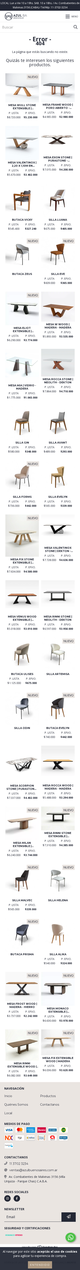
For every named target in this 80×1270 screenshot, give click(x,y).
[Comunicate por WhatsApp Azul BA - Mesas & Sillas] (70, 1237)
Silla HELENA (58, 900)
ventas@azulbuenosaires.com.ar (33, 1170)
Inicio (8, 1096)
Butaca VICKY (22, 219)
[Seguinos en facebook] (17, 1198)
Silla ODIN (22, 728)
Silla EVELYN (57, 496)
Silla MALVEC (22, 900)
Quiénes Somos (16, 1105)
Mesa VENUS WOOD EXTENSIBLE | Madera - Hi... (22, 618)
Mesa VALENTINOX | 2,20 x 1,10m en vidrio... (22, 164)
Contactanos (49, 1105)
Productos (48, 1096)
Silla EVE (58, 274)
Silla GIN (22, 442)
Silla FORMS (22, 496)
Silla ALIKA (57, 954)
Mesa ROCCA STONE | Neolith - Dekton (58, 381)
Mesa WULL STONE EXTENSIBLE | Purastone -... (22, 106)
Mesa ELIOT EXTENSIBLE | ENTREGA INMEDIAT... (22, 329)
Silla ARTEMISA (57, 674)
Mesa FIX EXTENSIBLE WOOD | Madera (57, 1059)
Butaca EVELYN (57, 728)
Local (8, 1113)
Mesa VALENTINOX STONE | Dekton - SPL (57, 549)
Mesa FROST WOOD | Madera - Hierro (22, 1005)
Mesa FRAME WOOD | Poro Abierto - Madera (58, 106)
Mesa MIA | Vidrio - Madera (22, 387)
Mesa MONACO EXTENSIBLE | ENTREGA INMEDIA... (58, 1010)
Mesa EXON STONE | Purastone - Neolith (58, 159)
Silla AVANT (58, 442)
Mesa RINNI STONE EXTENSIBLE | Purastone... (57, 834)
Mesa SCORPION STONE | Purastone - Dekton (22, 787)
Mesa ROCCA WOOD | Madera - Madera (58, 787)
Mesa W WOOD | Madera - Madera (58, 326)
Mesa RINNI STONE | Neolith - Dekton (58, 618)
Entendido (40, 1264)
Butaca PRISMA (22, 954)
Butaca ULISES (22, 674)
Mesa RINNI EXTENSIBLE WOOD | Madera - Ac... (22, 1065)
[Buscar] (75, 27)
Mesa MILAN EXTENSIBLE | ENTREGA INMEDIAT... (22, 844)
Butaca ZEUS (22, 274)
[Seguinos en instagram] (7, 1198)
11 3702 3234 (18, 1164)
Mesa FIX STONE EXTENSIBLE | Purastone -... (22, 561)
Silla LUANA (58, 219)
